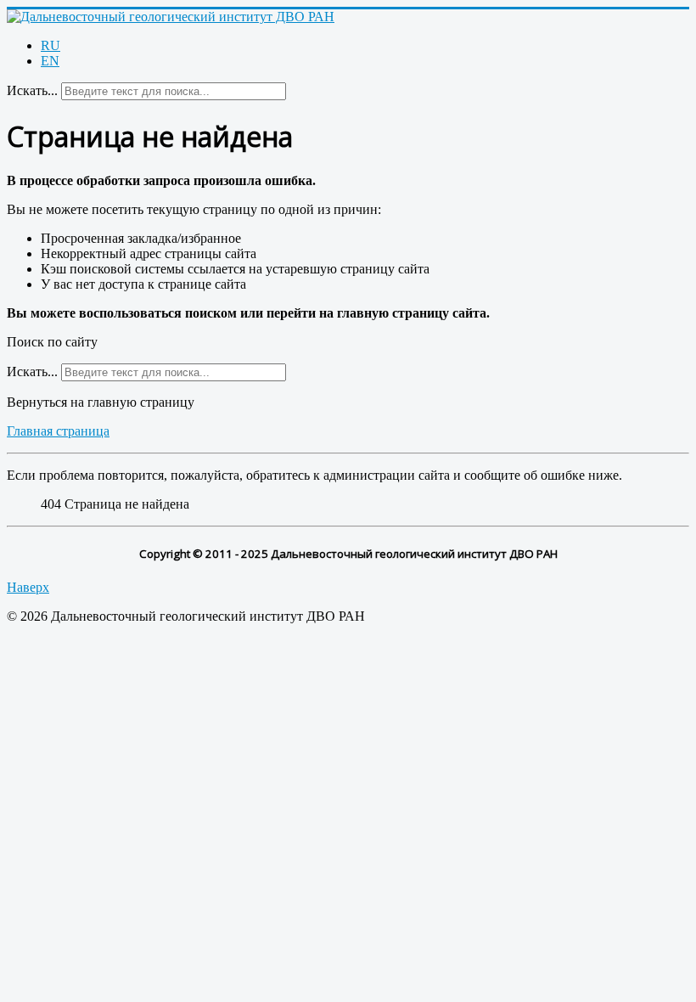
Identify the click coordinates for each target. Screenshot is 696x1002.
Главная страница (58, 431)
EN (50, 60)
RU (50, 45)
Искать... (32, 90)
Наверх (28, 587)
